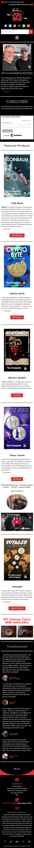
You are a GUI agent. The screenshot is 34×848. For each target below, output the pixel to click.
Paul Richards (13, 733)
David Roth (12, 677)
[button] (17, 38)
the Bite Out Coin (27, 306)
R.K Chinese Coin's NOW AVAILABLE (17, 621)
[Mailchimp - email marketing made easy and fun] (12, 135)
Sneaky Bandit (17, 378)
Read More (6, 91)
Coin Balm (17, 203)
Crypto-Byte (17, 293)
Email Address (7, 123)
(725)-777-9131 (10, 803)
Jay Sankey (13, 702)
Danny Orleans (14, 755)
